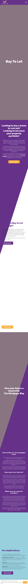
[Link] (5, 2)
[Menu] (26, 2)
